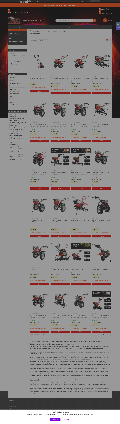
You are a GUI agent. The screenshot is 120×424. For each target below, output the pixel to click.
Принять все (55, 419)
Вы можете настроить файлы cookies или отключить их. (59, 416)
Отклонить (67, 419)
